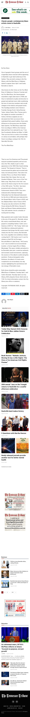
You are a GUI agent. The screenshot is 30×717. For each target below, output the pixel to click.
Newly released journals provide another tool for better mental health (13, 457)
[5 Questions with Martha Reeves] (15, 423)
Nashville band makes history (12, 411)
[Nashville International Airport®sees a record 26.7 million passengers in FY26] (5, 584)
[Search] (28, 2)
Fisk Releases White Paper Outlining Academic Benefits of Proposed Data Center (19, 674)
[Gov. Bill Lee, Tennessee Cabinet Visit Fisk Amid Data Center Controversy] (5, 682)
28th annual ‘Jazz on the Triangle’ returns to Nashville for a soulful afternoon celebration (14, 387)
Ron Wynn (8, 27)
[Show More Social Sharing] (10, 33)
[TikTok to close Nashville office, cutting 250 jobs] (5, 564)
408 (12, 592)
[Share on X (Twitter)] (5, 33)
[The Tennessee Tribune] (14, 2)
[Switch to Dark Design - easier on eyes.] (26, 2)
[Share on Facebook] (2, 33)
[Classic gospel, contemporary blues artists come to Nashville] (15, 45)
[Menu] (2, 2)
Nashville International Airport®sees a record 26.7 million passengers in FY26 (19, 582)
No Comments (6, 29)
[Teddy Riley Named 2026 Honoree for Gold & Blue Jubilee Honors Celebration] (15, 319)
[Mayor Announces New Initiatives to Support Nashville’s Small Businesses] (5, 574)
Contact (20, 708)
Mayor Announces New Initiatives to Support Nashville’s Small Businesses (19, 573)
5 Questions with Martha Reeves (13, 433)
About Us (5, 706)
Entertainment (5, 18)
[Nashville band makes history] (15, 401)
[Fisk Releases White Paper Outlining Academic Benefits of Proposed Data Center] (5, 674)
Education (4, 641)
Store (23, 706)
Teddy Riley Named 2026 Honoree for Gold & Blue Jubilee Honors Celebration (14, 331)
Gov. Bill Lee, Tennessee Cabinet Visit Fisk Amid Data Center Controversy (18, 682)
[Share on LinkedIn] (7, 33)
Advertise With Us (12, 708)
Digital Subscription (15, 706)
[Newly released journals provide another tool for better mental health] (15, 445)
